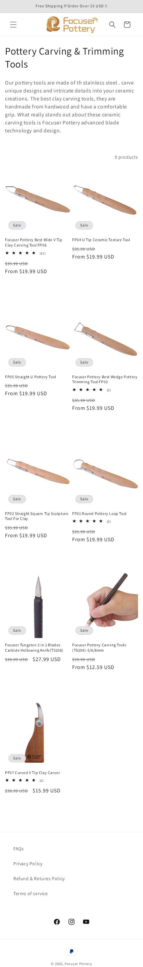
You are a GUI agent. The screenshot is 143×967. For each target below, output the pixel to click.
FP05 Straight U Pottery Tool (30, 376)
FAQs (18, 849)
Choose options (38, 289)
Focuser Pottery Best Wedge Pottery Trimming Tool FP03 (104, 379)
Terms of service (30, 893)
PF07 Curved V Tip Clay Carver (32, 772)
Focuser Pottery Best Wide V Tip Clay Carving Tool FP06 (34, 242)
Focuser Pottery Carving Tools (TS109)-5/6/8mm (99, 647)
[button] (13, 24)
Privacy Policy (27, 864)
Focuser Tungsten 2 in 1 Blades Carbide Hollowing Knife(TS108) (34, 647)
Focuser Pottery (78, 963)
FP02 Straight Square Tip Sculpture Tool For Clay (36, 516)
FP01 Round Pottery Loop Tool (99, 513)
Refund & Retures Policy (39, 879)
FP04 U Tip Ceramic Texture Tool (101, 239)
